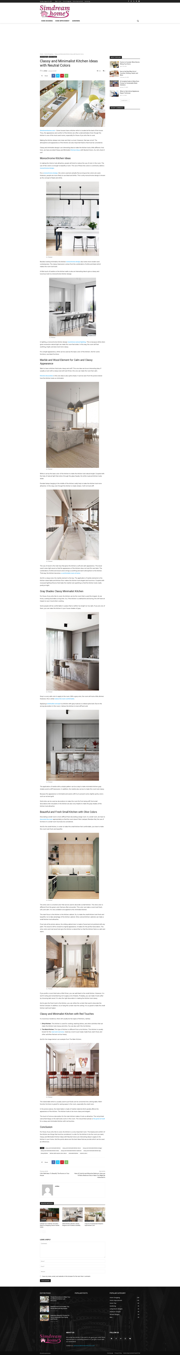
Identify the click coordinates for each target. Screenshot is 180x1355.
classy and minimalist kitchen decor (71, 1148)
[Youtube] (139, 1)
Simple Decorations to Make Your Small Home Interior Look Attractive (60, 1298)
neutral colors (83, 1153)
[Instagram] (131, 1)
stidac (45, 70)
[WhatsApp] (66, 76)
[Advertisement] (90, 37)
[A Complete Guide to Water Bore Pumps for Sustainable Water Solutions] (114, 83)
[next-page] (44, 1231)
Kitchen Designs (52, 56)
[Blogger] (111, 1338)
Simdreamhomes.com (47, 130)
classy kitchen (44, 1153)
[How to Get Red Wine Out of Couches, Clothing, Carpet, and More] (114, 74)
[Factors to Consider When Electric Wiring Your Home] (114, 64)
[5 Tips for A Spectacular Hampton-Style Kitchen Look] (95, 1214)
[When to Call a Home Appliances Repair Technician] (114, 93)
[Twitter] (134, 1)
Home (41, 54)
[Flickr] (121, 1338)
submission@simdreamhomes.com (84, 1345)
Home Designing (48, 54)
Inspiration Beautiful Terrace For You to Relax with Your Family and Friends (60, 1317)
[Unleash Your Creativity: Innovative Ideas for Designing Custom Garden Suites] (50, 1214)
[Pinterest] (62, 76)
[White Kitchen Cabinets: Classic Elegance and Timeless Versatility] (72, 1214)
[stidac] (41, 71)
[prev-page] (41, 1231)
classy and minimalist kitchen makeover (71, 1150)
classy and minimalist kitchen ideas (50, 1150)
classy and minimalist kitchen (53, 1148)
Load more (124, 100)
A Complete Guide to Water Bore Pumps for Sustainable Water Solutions (129, 83)
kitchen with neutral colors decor (58, 1153)
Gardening (43, 1220)
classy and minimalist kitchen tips (92, 1150)
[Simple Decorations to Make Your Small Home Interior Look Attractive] (44, 1299)
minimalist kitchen (73, 1153)
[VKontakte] (130, 1338)
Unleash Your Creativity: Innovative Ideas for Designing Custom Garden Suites (49, 1225)
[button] (138, 21)
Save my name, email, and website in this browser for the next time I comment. (66, 1276)
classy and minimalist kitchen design (92, 1148)
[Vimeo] (136, 1)
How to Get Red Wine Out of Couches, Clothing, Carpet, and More (129, 73)
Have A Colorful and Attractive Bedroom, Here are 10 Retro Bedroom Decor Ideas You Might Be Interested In (89, 1175)
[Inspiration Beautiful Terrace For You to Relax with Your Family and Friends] (44, 1318)
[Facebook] (129, 1)
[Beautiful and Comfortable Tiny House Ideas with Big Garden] (44, 1309)
